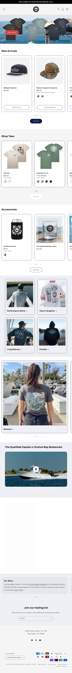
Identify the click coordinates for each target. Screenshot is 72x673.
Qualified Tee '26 (42, 173)
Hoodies (43, 349)
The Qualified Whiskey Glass (47, 246)
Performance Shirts (16, 311)
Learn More (18, 590)
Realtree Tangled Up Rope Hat (47, 88)
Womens (8, 429)
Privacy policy (52, 664)
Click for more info (50, 565)
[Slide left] (32, 116)
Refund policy (42, 664)
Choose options (50, 107)
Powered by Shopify (30, 664)
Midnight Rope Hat (10, 88)
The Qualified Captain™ (17, 664)
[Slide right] (40, 116)
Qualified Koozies (10, 246)
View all (36, 121)
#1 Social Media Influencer (37, 584)
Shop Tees (12, 32)
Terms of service (62, 664)
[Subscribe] (51, 618)
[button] (4, 9)
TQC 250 (7, 173)
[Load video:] (36, 469)
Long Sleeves (13, 349)
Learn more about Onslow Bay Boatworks (36, 494)
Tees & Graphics (47, 311)
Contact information (61, 666)
